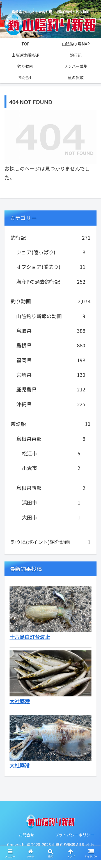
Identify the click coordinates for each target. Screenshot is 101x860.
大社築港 (20, 701)
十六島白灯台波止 (30, 636)
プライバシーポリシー (74, 835)
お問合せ (26, 835)
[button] (90, 785)
